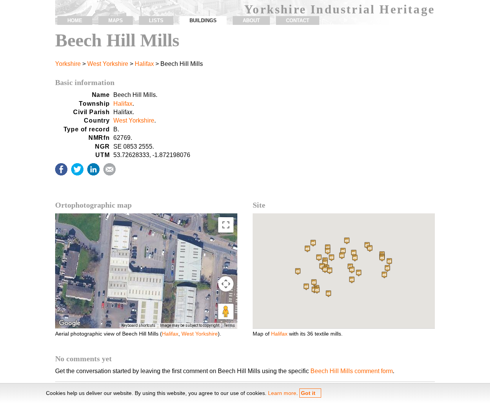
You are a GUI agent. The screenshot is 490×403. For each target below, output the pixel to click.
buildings (203, 20)
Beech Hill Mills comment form (351, 371)
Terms (229, 325)
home (74, 20)
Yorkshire (68, 64)
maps (115, 20)
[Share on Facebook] (61, 169)
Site (259, 205)
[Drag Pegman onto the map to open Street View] (226, 311)
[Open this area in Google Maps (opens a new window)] (69, 323)
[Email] (109, 169)
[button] (313, 243)
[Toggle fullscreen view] (226, 225)
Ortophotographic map (93, 205)
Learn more (282, 393)
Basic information (84, 82)
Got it (308, 393)
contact (297, 20)
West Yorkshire (107, 64)
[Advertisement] (344, 143)
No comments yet (83, 358)
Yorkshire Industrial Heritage (339, 9)
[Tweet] (77, 169)
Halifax (144, 64)
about (251, 20)
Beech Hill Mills (117, 40)
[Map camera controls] (226, 284)
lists (156, 20)
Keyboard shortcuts (138, 325)
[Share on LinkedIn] (93, 169)
